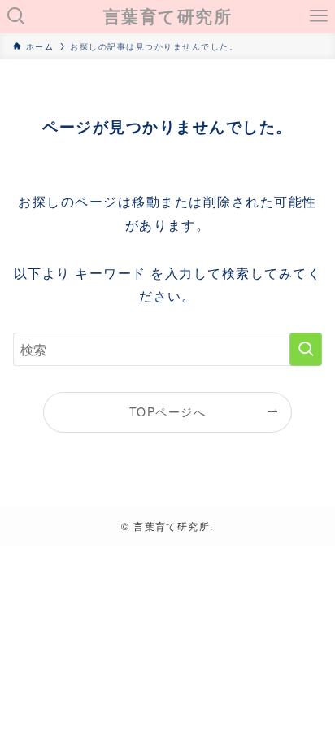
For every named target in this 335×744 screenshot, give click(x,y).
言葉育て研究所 (167, 16)
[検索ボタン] (16, 16)
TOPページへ (167, 411)
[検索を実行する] (305, 349)
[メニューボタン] (318, 16)
